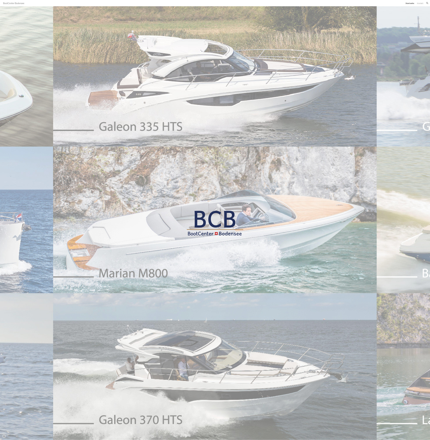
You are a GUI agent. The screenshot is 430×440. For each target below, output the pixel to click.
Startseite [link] (410, 3)
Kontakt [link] (420, 3)
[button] (427, 3)
